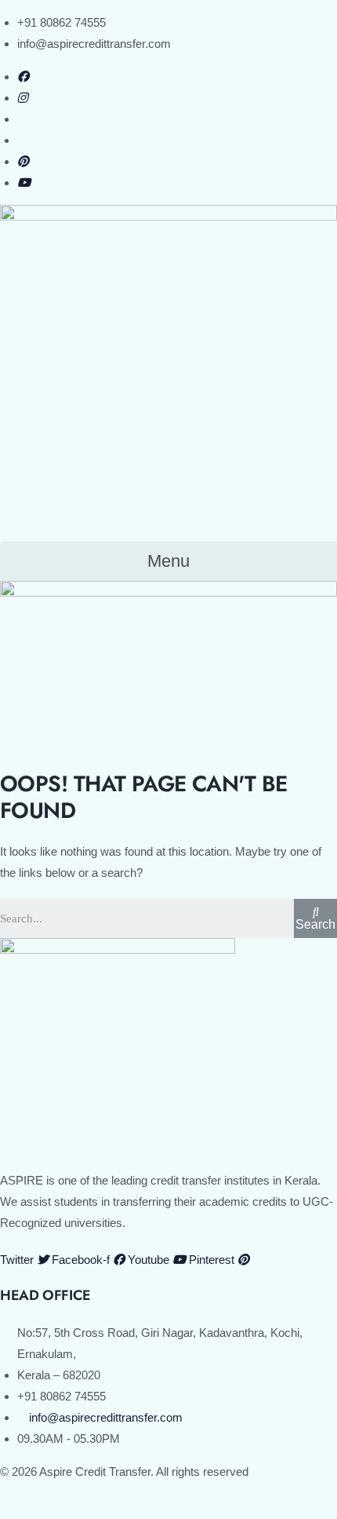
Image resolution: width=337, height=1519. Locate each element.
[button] (168, 562)
